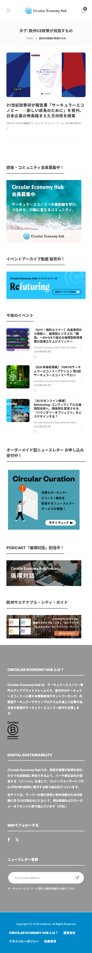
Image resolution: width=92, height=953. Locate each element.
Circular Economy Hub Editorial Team (55, 347)
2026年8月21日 (42, 385)
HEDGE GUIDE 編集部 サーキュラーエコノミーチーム (35, 123)
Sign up (77, 877)
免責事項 (50, 941)
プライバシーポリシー (24, 941)
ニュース (17, 89)
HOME (29, 38)
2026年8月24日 (42, 351)
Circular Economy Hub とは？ (33, 933)
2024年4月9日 (73, 123)
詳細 (61, 806)
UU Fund (25, 781)
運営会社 (69, 933)
